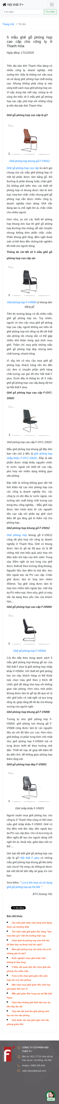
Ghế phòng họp (17, 535)
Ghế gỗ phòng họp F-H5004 (29, 650)
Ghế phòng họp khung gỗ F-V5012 (29, 161)
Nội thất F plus (29, 857)
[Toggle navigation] (51, 4)
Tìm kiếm (50, 11)
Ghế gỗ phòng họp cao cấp (23, 168)
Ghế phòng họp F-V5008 (21, 302)
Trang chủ (8, 24)
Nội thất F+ (15, 4)
